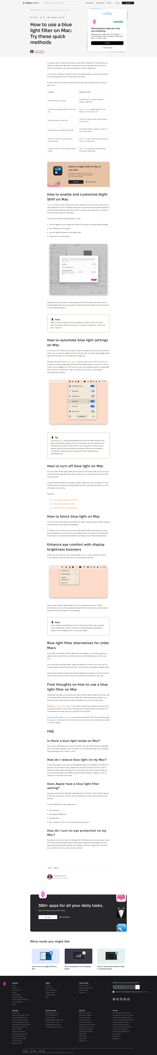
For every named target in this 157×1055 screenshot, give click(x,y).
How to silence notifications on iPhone (66, 500)
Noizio (84, 139)
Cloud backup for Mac (18, 1036)
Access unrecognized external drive (123, 1020)
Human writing (83, 990)
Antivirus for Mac (17, 1041)
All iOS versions (50, 1017)
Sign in (118, 3)
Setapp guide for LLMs (52, 1013)
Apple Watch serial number (87, 1024)
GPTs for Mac (83, 1041)
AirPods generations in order (54, 1027)
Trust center (49, 988)
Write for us (82, 992)
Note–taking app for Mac (19, 1027)
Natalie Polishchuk (39, 52)
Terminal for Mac (17, 1029)
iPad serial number (84, 1020)
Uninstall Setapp (17, 1002)
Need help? (25, 1050)
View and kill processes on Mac (122, 1027)
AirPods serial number (85, 1022)
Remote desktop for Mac (19, 1034)
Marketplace (90, 3)
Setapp (68, 717)
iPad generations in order (53, 1024)
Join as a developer (51, 990)
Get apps (48, 917)
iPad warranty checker (86, 1031)
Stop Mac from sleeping (120, 1029)
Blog (35, 10)
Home (31, 10)
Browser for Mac (17, 1043)
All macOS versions (51, 1015)
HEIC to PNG (82, 1036)
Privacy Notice (145, 991)
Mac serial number (84, 1017)
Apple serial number (85, 1013)
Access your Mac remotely (121, 1022)
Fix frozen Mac (117, 1034)
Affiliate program (51, 994)
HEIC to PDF (82, 1038)
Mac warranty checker (86, 1029)
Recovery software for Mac (20, 1020)
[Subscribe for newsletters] (137, 987)
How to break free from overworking (65, 507)
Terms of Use (33, 1050)
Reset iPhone (116, 1036)
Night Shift (50, 205)
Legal (13, 1004)
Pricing (14, 992)
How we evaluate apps (86, 988)
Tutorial (50, 867)
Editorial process (84, 985)
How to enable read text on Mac (64, 504)
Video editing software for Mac (21, 1024)
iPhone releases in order (53, 1022)
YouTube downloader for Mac (20, 1015)
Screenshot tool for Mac (19, 1038)
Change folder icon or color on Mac (123, 1015)
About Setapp (16, 994)
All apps (14, 988)
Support (48, 985)
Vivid (83, 148)
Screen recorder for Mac (19, 1017)
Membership (101, 3)
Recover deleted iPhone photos (122, 1017)
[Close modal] (126, 507)
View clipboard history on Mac (122, 1013)
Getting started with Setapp (20, 999)
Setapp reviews (50, 992)
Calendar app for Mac (18, 1031)
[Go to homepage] (31, 3)
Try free (128, 3)
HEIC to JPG (82, 1034)
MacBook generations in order (55, 1020)
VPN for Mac (15, 1013)
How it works (16, 990)
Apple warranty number (86, 1027)
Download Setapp (17, 997)
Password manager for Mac (20, 1022)
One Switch (85, 109)
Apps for (56, 867)
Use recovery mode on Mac (121, 1024)
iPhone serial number (85, 1015)
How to (39, 10)
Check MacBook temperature (121, 1031)
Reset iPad (116, 1038)
